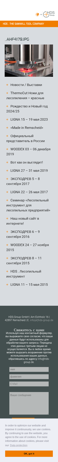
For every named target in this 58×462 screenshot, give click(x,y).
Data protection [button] (18, 445)
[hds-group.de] (48, 15)
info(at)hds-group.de (41, 320)
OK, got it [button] (29, 453)
